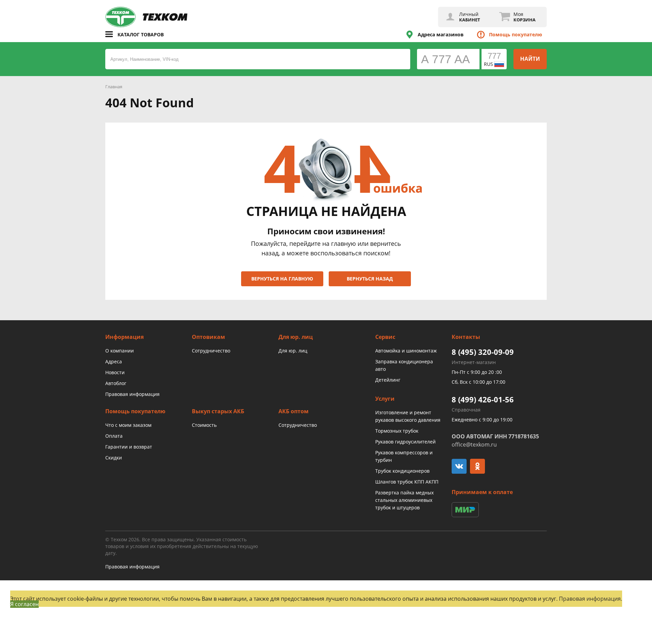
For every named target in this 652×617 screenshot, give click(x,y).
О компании (119, 350)
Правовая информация (132, 394)
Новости (115, 372)
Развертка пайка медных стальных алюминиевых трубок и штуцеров (404, 500)
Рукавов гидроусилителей (405, 441)
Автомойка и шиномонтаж (406, 350)
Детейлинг (387, 380)
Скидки (113, 457)
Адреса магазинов (441, 34)
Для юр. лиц (292, 350)
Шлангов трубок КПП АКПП (406, 481)
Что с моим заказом (128, 425)
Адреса (113, 361)
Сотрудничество (211, 350)
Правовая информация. (590, 598)
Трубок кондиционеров (402, 471)
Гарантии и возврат (128, 446)
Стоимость (204, 425)
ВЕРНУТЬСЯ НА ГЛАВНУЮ (282, 278)
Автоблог (115, 383)
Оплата (114, 436)
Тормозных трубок (396, 431)
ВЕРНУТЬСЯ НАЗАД (370, 278)
